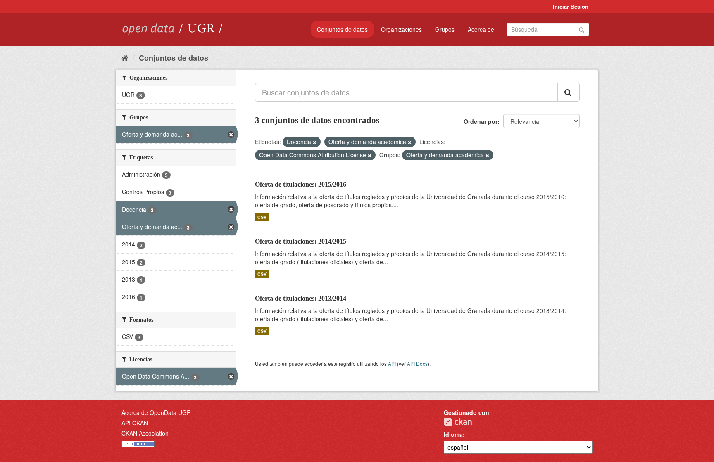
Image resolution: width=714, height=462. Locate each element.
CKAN (458, 421)
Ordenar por (480, 121)
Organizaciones (401, 29)
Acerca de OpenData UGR (156, 412)
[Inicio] (125, 57)
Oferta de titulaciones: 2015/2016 (300, 184)
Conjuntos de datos (342, 29)
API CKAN (134, 423)
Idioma (453, 434)
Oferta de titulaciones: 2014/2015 (300, 241)
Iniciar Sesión (570, 6)
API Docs (417, 363)
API (392, 363)
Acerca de (481, 29)
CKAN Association (145, 433)
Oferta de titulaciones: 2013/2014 (300, 298)
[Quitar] (315, 142)
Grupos (445, 29)
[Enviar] (581, 28)
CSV (262, 217)
